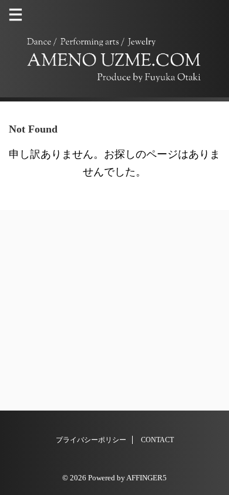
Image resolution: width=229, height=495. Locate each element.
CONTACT (157, 440)
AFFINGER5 (146, 478)
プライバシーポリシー (91, 440)
